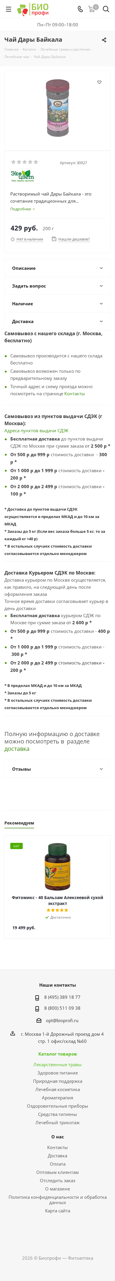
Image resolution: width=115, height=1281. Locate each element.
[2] (19, 162)
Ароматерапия (57, 1098)
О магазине (57, 1189)
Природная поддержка (57, 1081)
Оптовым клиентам (57, 1172)
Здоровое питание (57, 1073)
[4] (30, 162)
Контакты (74, 393)
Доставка (57, 1156)
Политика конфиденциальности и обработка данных (58, 1199)
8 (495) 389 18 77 (62, 997)
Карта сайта (57, 1211)
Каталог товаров (57, 1054)
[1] (14, 162)
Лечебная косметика (57, 1089)
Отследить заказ (57, 1180)
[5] (36, 162)
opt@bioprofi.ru (62, 1020)
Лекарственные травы (57, 1064)
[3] (25, 162)
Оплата (57, 1164)
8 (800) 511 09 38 (62, 1008)
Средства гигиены (57, 1114)
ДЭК (64, 430)
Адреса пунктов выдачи (31, 430)
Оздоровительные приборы (57, 1106)
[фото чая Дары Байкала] (57, 108)
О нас (57, 1137)
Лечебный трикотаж (57, 1122)
